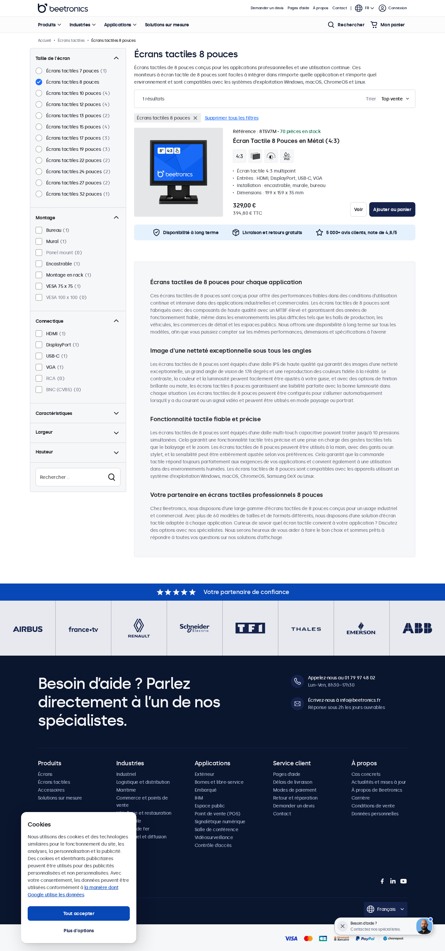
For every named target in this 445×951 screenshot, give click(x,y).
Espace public (210, 805)
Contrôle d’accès (213, 845)
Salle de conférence (216, 829)
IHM (199, 798)
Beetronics (63, 8)
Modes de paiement (295, 790)
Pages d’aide (298, 8)
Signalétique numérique (220, 821)
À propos (320, 8)
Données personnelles (375, 813)
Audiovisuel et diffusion (141, 836)
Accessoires (51, 790)
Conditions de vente (373, 805)
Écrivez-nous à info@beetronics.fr (344, 700)
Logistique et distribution (143, 782)
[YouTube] (403, 881)
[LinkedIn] (393, 881)
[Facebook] (382, 881)
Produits (47, 24)
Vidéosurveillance (214, 837)
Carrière (360, 798)
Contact (339, 8)
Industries (80, 24)
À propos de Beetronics (376, 790)
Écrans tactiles (54, 782)
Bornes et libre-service (219, 782)
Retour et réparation (295, 798)
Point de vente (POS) (217, 813)
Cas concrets (365, 774)
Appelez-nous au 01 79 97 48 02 (341, 677)
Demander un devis (267, 8)
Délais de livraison (292, 782)
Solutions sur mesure (167, 24)
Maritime (126, 790)
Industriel (126, 774)
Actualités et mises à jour (378, 782)
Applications (117, 24)
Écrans (45, 774)
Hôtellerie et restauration (143, 813)
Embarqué (206, 790)
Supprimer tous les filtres (232, 118)
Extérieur (204, 774)
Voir (358, 209)
